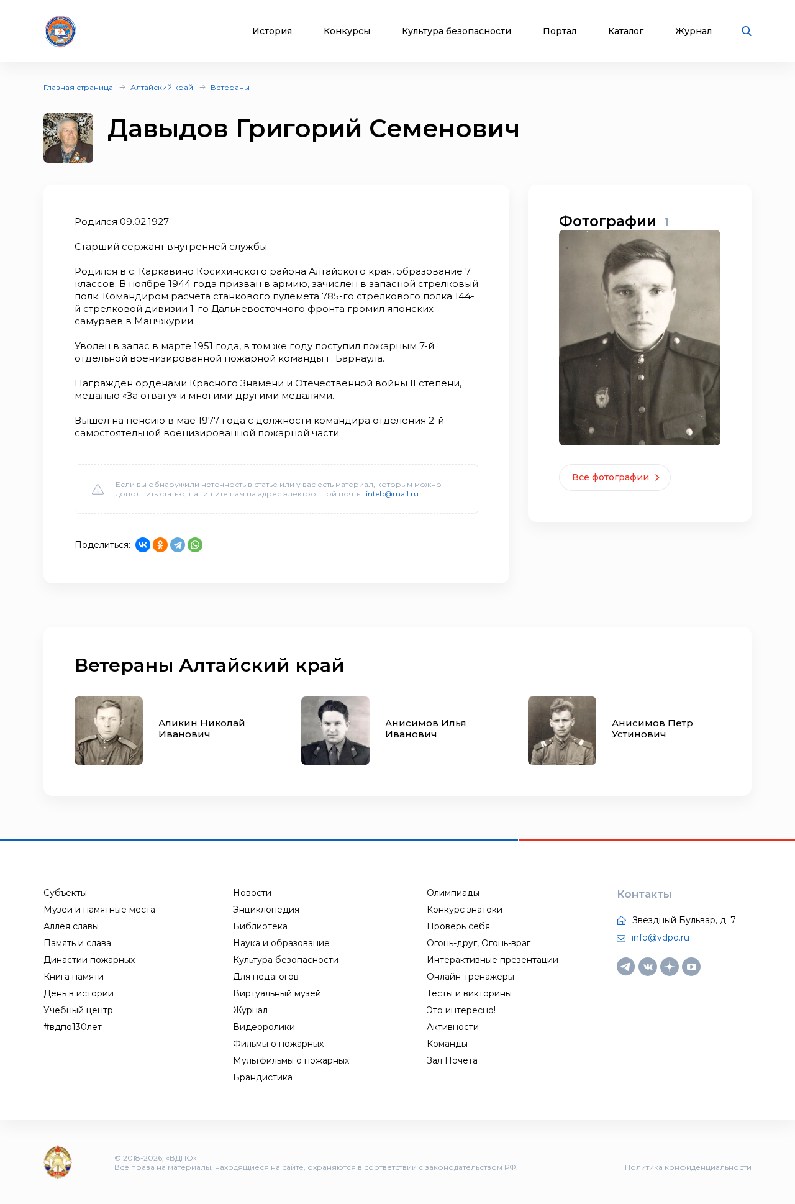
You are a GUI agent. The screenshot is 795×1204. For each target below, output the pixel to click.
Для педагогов (266, 976)
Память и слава (77, 943)
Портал (559, 31)
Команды (447, 1043)
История (272, 31)
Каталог (625, 31)
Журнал (693, 31)
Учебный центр (78, 1010)
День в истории (78, 993)
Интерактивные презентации (492, 959)
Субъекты (65, 892)
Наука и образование (281, 943)
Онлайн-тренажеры (470, 976)
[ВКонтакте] (142, 544)
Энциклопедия (266, 909)
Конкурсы (347, 31)
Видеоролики (264, 1027)
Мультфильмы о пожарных (291, 1060)
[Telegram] (177, 544)
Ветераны (230, 87)
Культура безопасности (456, 31)
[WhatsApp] (195, 544)
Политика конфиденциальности (688, 1167)
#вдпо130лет (72, 1027)
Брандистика (263, 1077)
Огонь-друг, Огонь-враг (478, 943)
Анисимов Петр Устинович (652, 728)
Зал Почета (452, 1060)
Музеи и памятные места (99, 909)
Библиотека (260, 926)
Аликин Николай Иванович (201, 728)
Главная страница (78, 87)
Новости (252, 892)
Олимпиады (453, 892)
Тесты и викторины (469, 993)
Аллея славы (71, 926)
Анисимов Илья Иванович (425, 728)
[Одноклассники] (160, 544)
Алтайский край (161, 87)
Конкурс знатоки (464, 909)
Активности (453, 1027)
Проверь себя (458, 926)
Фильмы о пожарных (278, 1043)
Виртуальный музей (277, 993)
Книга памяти (73, 976)
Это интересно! (461, 1010)
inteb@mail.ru (392, 493)
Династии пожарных (89, 959)
